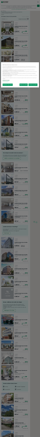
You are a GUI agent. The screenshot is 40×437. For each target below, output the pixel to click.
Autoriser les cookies (33, 84)
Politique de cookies (6, 80)
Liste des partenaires (5, 81)
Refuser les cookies (23, 84)
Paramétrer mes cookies (7, 84)
